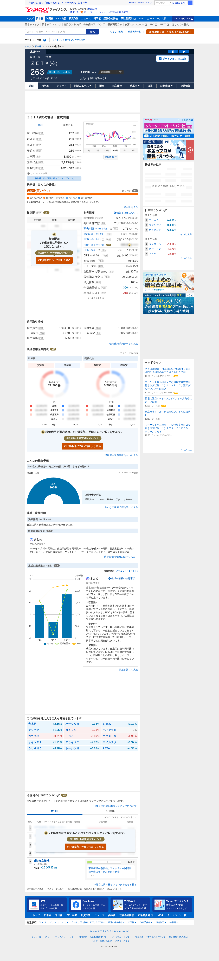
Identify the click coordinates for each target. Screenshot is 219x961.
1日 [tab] (88, 150)
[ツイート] (184, 51)
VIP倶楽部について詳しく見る (54, 260)
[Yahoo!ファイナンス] (46, 8)
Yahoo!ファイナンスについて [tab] (52, 922)
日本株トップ (32, 24)
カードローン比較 (156, 18)
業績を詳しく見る (128, 669)
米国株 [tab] (131, 922)
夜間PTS (68, 124)
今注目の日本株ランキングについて (117, 806)
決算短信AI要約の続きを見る (119, 556)
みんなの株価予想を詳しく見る (121, 507)
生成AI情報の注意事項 (123, 578)
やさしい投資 (116, 31)
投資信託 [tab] (160, 922)
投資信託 (74, 18)
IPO (152, 24)
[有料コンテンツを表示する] (129, 245)
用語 (41, 133)
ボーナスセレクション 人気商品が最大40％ (105, 12)
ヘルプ (149, 2)
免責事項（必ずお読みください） (150, 937)
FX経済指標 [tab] (145, 922)
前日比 (54, 811)
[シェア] (173, 51)
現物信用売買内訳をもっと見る (121, 455)
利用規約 (83, 937)
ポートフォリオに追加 (174, 58)
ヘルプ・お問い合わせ (102, 941)
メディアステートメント (121, 937)
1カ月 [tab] (106, 150)
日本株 (39, 18)
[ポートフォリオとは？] (45, 40)
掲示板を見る (131, 207)
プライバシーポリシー (41, 937)
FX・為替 (61, 18)
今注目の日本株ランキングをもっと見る (115, 884)
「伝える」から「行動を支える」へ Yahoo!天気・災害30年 (57, 2)
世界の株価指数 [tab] (115, 922)
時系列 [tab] (173, 922)
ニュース (86, 18)
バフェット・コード (125, 571)
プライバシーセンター (65, 937)
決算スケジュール (134, 24)
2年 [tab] (133, 150)
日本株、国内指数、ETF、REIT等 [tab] (87, 922)
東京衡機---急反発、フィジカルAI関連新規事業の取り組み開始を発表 (110, 870)
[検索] (190, 3)
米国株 (49, 18)
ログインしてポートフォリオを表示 (68, 40)
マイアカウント (181, 18)
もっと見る (186, 234)
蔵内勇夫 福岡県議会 (180, 3)
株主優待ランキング (94, 24)
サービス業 (44, 57)
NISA (141, 18)
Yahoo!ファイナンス (101, 931)
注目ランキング (72, 24)
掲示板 (97, 18)
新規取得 (92, 9)
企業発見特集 (134, 31)
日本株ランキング (51, 24)
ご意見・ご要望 (122, 941)
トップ (29, 18)
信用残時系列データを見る (123, 343)
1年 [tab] (124, 150)
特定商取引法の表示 (178, 937)
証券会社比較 (111, 18)
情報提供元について (127, 212)
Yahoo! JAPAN (136, 2)
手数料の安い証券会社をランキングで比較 (54, 178)
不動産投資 (127, 18)
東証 (40, 124)
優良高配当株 (115, 24)
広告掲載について (98, 937)
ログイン (74, 12)
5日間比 (110, 811)
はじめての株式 (180, 24)
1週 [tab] (97, 150)
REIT (163, 24)
